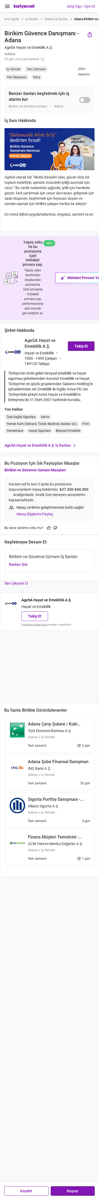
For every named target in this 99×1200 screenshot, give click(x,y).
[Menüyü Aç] (7, 6)
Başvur (72, 1191)
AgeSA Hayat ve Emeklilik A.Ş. (28, 47)
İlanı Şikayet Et (16, 583)
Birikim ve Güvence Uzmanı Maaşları (35, 470)
